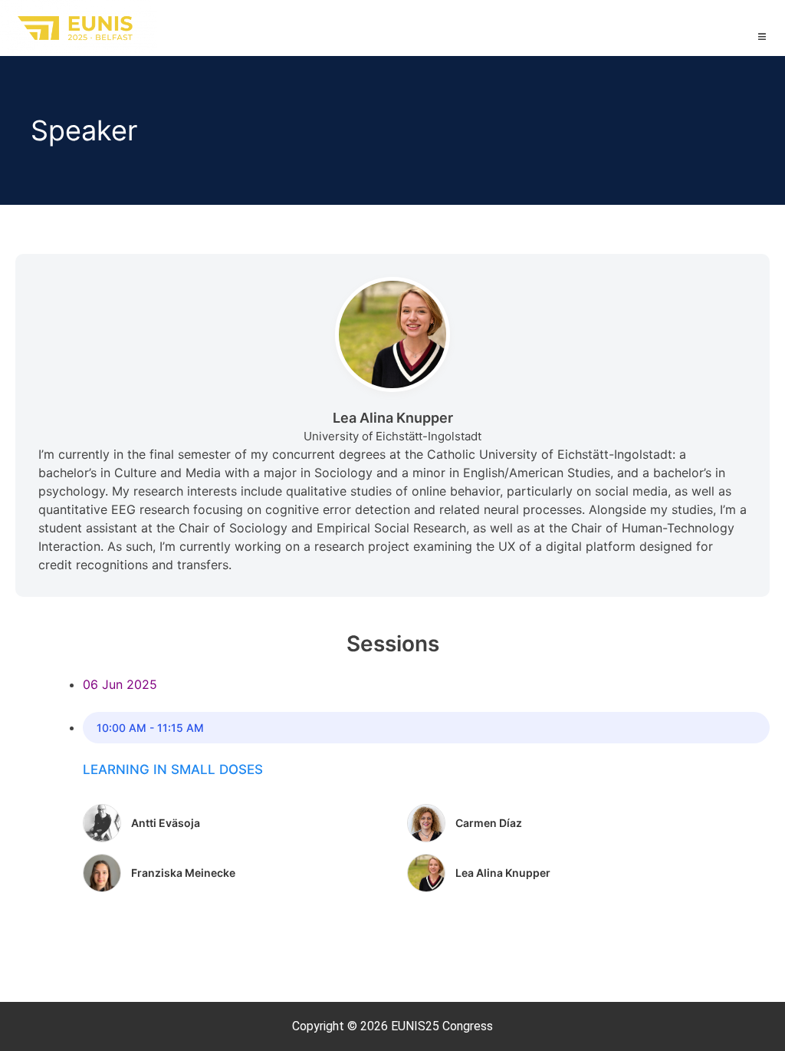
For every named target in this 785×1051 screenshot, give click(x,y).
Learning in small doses (173, 769)
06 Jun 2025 (120, 684)
